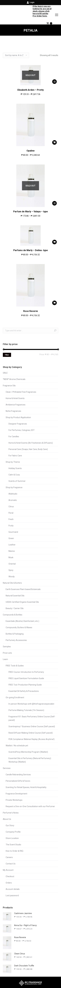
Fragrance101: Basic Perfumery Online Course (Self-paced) (32, 718)
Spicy (11, 570)
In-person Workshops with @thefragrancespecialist (31, 704)
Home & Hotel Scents (15, 398)
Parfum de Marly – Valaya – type (30, 211)
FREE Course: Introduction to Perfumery (26, 672)
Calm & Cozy (14, 475)
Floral (11, 513)
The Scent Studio (13, 844)
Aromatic (13, 500)
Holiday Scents (15, 468)
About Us (7, 819)
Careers (9, 857)
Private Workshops (14, 800)
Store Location (12, 838)
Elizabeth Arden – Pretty (30, 90)
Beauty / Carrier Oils (15, 608)
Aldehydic (13, 494)
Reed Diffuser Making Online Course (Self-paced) (31, 733)
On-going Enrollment (15, 697)
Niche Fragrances (13, 411)
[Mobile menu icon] (56, 14)
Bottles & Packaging (15, 634)
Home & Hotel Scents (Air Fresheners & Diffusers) (31, 443)
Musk (11, 557)
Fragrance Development (16, 794)
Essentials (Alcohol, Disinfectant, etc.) (22, 621)
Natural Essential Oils (15, 595)
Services (6, 768)
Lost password (12, 895)
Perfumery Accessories (16, 640)
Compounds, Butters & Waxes (19, 627)
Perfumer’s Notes (11, 813)
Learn (5, 659)
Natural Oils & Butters (12, 583)
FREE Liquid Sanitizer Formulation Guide (26, 678)
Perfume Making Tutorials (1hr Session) (26, 710)
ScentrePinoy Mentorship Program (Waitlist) (28, 752)
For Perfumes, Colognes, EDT (22, 430)
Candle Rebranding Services (18, 774)
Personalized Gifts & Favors (18, 781)
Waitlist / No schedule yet (17, 745)
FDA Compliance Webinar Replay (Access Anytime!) (31, 739)
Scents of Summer (17, 481)
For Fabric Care (15, 455)
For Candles (14, 436)
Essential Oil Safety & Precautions (24, 691)
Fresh (11, 519)
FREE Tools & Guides (15, 666)
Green (11, 538)
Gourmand (13, 532)
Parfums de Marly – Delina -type (30, 250)
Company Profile (13, 832)
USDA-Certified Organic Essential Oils (22, 602)
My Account (8, 870)
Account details (13, 889)
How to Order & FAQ (14, 851)
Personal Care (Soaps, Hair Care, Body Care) (28, 449)
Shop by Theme (13, 462)
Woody (12, 576)
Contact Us (10, 864)
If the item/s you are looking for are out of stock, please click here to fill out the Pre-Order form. (42, 11)
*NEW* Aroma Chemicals (14, 379)
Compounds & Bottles (12, 615)
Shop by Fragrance (14, 487)
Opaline (31, 150)
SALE (5, 373)
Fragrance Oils (9, 385)
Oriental (12, 564)
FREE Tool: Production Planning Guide (25, 685)
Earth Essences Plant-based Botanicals (23, 589)
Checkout (10, 876)
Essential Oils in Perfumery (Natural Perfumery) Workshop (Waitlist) (30, 760)
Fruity (11, 525)
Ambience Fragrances (15, 405)
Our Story (10, 825)
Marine (12, 551)
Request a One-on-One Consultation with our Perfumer (30, 806)
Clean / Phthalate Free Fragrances (21, 392)
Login (32, 2)
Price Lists (7, 653)
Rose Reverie (30, 311)
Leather (12, 545)
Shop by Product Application (18, 417)
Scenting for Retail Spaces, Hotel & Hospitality (26, 787)
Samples (7, 646)
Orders (9, 883)
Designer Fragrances (18, 424)
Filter (7, 355)
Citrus (11, 506)
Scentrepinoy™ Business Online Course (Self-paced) (32, 726)
